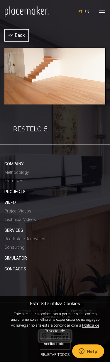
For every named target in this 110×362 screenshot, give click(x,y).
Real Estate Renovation (25, 238)
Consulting (14, 247)
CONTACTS (15, 269)
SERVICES (13, 230)
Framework (15, 181)
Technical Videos (20, 219)
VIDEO (10, 202)
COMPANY (14, 164)
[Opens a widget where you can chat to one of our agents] (88, 351)
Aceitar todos (55, 344)
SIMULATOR (15, 258)
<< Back (16, 35)
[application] (55, 76)
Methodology (16, 172)
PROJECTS (15, 191)
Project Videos (17, 211)
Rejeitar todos (55, 354)
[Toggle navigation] (102, 12)
